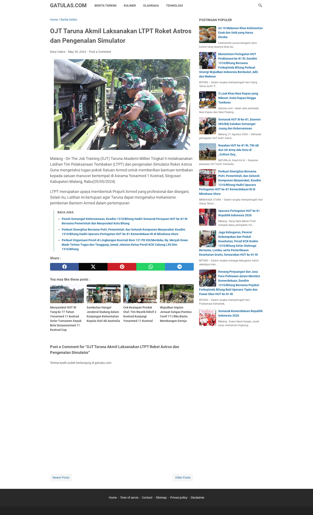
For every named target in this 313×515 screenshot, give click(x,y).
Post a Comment (100, 51)
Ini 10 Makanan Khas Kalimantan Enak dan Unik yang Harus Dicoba (240, 32)
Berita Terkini (105, 5)
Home (113, 497)
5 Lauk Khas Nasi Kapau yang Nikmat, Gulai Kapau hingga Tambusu (238, 98)
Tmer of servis (129, 497)
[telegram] (179, 267)
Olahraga (151, 5)
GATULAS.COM (68, 5)
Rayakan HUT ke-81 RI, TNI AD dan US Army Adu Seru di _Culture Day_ (238, 150)
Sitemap (161, 497)
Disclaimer (197, 497)
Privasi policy (178, 497)
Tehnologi (174, 5)
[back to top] (304, 505)
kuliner (130, 5)
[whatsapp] (150, 267)
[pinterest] (122, 267)
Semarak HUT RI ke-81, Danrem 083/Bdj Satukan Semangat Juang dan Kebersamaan (239, 124)
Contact (147, 497)
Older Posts (183, 477)
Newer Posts (61, 477)
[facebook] (64, 267)
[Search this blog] (260, 5)
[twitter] (93, 267)
